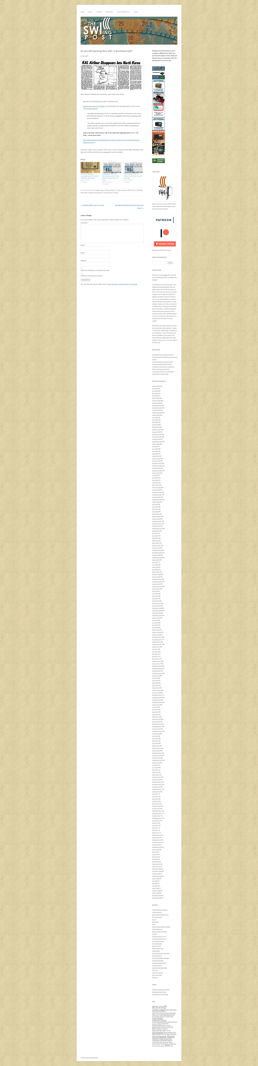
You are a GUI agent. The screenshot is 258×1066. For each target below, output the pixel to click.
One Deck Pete (163, 1023)
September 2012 (157, 789)
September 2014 (157, 731)
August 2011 (156, 820)
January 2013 (156, 779)
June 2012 (155, 796)
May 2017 (155, 654)
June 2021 (155, 536)
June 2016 (155, 680)
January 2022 (156, 519)
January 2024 (156, 461)
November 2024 (157, 437)
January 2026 (156, 403)
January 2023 (156, 490)
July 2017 (154, 649)
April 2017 (155, 656)
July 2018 (154, 620)
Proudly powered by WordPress (89, 1057)
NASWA (154, 934)
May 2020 (155, 567)
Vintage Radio (156, 1044)
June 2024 (155, 449)
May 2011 (155, 828)
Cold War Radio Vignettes (159, 910)
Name (83, 245)
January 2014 (156, 750)
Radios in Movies (167, 1027)
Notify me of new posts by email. (92, 276)
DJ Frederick (171, 1013)
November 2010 (157, 842)
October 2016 (156, 671)
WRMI (167, 1045)
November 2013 (157, 755)
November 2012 (157, 784)
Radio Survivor (156, 946)
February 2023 (156, 487)
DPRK (129, 190)
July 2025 (154, 417)
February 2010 (156, 864)
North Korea (98, 192)
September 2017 (157, 644)
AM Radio (155, 1006)
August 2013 (156, 763)
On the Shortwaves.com (159, 939)
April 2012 (155, 801)
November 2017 (157, 639)
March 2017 (155, 659)
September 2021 (157, 528)
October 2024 (156, 439)
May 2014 (155, 741)
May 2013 (155, 770)
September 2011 (157, 818)
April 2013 (155, 772)
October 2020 (156, 555)
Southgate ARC (157, 1042)
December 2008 (156, 895)
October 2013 (156, 758)
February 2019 (156, 603)
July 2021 (154, 533)
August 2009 (156, 878)
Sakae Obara (156, 951)
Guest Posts (169, 1016)
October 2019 (156, 584)
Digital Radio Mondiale (159, 1013)
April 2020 (155, 569)
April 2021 (155, 540)
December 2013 (156, 753)
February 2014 (156, 748)
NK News (91, 192)
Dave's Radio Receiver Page (160, 915)
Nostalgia (154, 1023)
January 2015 (156, 722)
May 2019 (155, 596)
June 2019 (155, 594)
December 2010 (156, 840)
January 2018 (156, 635)
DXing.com (155, 922)
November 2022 (157, 495)
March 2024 (155, 456)
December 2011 (156, 811)
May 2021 (155, 538)
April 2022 (155, 511)
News (102, 190)
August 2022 (156, 502)
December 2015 (156, 695)
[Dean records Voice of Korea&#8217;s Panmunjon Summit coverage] (133, 167)
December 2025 (156, 405)
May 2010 (155, 857)
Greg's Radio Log (157, 929)
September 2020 (157, 557)
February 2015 (156, 719)
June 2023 (155, 478)
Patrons (99, 12)
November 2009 (157, 871)
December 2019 (156, 579)
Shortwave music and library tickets (162, 355)
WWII (171, 1046)
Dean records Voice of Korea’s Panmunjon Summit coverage (133, 176)
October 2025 (156, 410)
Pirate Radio (157, 1025)
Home (82, 12)
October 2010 (156, 845)
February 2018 (156, 632)
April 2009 (155, 886)
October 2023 (156, 468)
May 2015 (155, 712)
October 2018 (156, 613)
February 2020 (156, 574)
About (136, 12)
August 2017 (156, 647)
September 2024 (157, 441)
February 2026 (156, 400)
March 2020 (155, 572)
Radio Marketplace (123, 12)
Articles (97, 190)
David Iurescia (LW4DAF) (159, 1011)
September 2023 (157, 470)
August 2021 (156, 531)
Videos (171, 1042)
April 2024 (155, 454)
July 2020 (154, 562)
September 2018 (157, 615)
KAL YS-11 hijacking (137, 190)
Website (83, 261)
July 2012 (154, 794)
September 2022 (157, 499)
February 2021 (156, 545)
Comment (84, 223)
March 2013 (155, 775)
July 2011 (154, 823)
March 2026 (155, 398)
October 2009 (156, 874)
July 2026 (154, 388)
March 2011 (155, 833)
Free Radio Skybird (158, 1016)
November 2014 (157, 726)
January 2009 (156, 893)
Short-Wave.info (157, 956)
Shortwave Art (169, 1032)
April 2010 (155, 859)
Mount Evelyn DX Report (159, 932)
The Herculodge (157, 975)
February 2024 (156, 458)
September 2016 (157, 673)
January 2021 (156, 548)
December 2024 (156, 434)
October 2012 (156, 787)
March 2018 (155, 630)
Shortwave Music (170, 1034)
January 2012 (156, 808)
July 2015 (154, 707)
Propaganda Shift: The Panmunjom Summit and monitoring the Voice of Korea (110, 177)
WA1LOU (155, 977)
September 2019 (157, 586)
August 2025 (156, 415)
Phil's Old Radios (157, 944)
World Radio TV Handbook (160, 994)
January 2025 (156, 432)
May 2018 (155, 625)
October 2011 (156, 816)
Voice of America (170, 1044)
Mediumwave (172, 1022)
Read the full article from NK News (94, 106)
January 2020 (156, 577)
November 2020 (157, 553)
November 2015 (157, 697)
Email (83, 253)
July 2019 (154, 591)
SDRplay (168, 1030)
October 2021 (156, 526)
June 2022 (155, 507)
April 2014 (155, 743)
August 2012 (156, 792)
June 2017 (155, 651)
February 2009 (156, 890)
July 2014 (154, 736)
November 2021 (157, 524)
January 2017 (156, 664)
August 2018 (156, 618)
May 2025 (155, 422)
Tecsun (165, 1042)
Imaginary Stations (159, 1020)
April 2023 (155, 483)
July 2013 (154, 765)
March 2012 (155, 804)
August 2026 (156, 386)
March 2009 (155, 888)
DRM (154, 1015)
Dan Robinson (171, 1010)
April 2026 (155, 396)
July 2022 (154, 504)
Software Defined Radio (162, 1040)
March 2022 (155, 514)
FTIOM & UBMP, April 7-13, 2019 (92, 205)
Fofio (153, 924)
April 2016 (155, 685)
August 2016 (156, 676)
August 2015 (156, 705)
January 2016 (156, 693)
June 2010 (155, 854)
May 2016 (155, 683)
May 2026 (155, 393)
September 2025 (157, 413)
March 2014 (155, 746)
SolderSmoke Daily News (159, 968)
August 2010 (156, 849)
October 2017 (156, 642)
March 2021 (155, 543)
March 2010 (155, 862)
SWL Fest (155, 970)
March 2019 (155, 601)
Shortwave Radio (109, 190)
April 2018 (155, 627)
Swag (90, 12)
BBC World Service (159, 1007)
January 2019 (156, 606)
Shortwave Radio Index (159, 963)
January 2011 (156, 837)
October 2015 (156, 700)
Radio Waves (156, 1028)
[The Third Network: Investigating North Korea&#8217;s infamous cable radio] (90, 167)
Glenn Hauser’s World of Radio (161, 927)
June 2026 (155, 391)
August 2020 (156, 560)
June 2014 (155, 738)
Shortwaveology (157, 965)
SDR (164, 1030)
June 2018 (155, 623)
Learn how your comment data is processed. (122, 284)
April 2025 (155, 425)
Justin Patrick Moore (159, 1022)
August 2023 (156, 473)
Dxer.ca (154, 919)
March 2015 (155, 717)
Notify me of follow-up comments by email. (95, 270)
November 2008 (157, 898)
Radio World (164, 1028)
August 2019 (156, 589)
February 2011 (156, 835)
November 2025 (157, 408)
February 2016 (156, 690)
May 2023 (155, 480)
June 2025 (155, 420)
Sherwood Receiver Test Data (161, 953)
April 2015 (155, 714)
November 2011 (157, 813)
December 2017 (156, 637)
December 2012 (156, 782)
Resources (109, 12)
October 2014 (156, 729)
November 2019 (157, 581)
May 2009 (155, 883)
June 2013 (155, 767)
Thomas (115, 192)
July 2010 (154, 852)
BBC (165, 1006)
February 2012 (156, 806)
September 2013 (157, 760)
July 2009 (154, 881)
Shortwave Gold (158, 1034)
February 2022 (156, 516)
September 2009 (157, 876)
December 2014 (156, 724)
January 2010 (156, 866)
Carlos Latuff (158, 1009)
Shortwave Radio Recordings (162, 1039)
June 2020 (155, 565)
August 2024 (156, 444)
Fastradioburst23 (167, 1014)
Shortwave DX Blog (158, 960)
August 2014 (156, 734)
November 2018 (157, 610)
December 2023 (156, 463)
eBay (157, 1015)
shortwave (157, 1032)
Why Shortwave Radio (158, 1046)
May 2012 (155, 799)
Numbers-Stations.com (159, 936)
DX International (157, 917)
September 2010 (157, 847)
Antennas (160, 1006)
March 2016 (155, 688)
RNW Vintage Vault (157, 948)
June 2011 (155, 825)
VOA (162, 1044)
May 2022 (155, 509)
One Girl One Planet (158, 941)
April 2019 (155, 598)
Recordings (157, 1030)
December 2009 (156, 869)
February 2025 (156, 429)
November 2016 (157, 668)
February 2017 (156, 661)
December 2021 (156, 521)
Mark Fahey (84, 192)
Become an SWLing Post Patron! (161, 250)
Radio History (156, 1027)
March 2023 (155, 485)
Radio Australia (166, 1025)
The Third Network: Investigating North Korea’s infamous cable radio (90, 176)
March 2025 (155, 427)
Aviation (124, 190)
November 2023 (157, 466)
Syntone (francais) (157, 973)
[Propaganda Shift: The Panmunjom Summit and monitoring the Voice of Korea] (112, 167)
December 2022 (156, 492)
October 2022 (156, 497)
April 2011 (155, 830)
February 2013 (156, 777)
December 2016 (156, 666)
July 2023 (154, 475)
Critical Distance (157, 912)
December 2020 (156, 550)
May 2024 (155, 451)
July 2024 (154, 446)
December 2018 (156, 608)
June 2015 (155, 709)
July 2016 (154, 678)
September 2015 (157, 702)
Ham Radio (157, 1018)
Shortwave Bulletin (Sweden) (160, 958)
